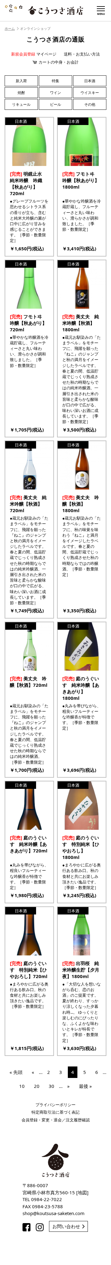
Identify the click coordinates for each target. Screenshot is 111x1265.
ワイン (55, 92)
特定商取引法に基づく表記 (55, 1112)
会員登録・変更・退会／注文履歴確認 (56, 1120)
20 (36, 1086)
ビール (55, 104)
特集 (55, 80)
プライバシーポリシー (55, 1104)
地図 (82, 1192)
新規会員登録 (23, 54)
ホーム (10, 28)
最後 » (85, 1086)
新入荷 (21, 80)
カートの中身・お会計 (59, 62)
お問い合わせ (66, 1226)
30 (51, 1086)
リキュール (21, 104)
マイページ (46, 54)
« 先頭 (16, 1072)
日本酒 (89, 80)
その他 (89, 104)
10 (22, 1086)
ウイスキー (89, 92)
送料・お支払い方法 (82, 54)
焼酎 (21, 92)
